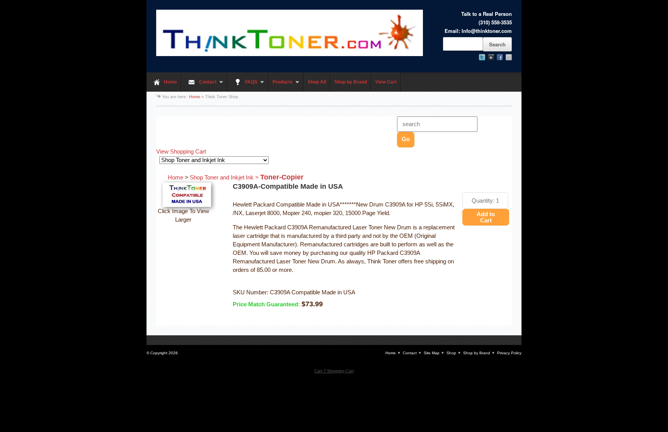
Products (280, 85)
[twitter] (482, 57)
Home (170, 82)
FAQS (242, 85)
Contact (198, 85)
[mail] (509, 57)
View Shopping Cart (181, 152)
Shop (451, 353)
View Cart (386, 82)
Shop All (317, 82)
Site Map (432, 353)
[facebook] (500, 57)
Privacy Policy (509, 353)
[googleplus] (491, 57)
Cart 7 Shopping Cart (334, 371)
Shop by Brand (350, 82)
